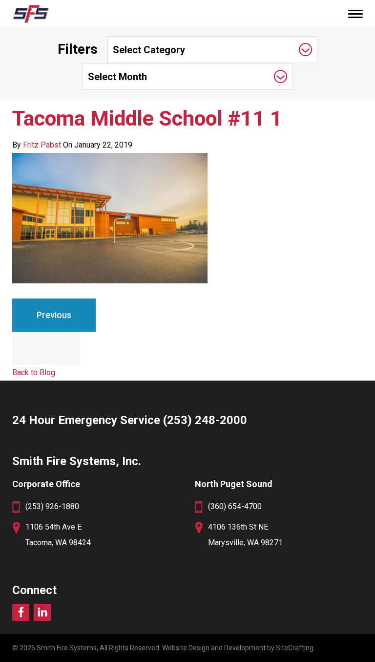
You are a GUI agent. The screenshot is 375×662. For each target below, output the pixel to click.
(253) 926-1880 (52, 506)
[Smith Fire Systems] (30, 13)
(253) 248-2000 (205, 420)
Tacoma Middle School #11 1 (147, 118)
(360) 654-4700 (235, 506)
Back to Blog (33, 372)
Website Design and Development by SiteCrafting (237, 648)
